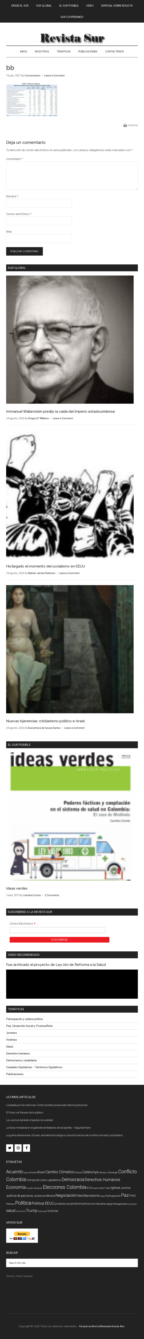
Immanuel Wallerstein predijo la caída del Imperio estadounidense (60, 411)
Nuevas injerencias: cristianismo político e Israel (45, 721)
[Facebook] (26, 1148)
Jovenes (11, 1033)
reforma (78, 1203)
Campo (78, 1172)
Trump (31, 1210)
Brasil (41, 1172)
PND (132, 1195)
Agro (26, 1172)
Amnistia (32, 1172)
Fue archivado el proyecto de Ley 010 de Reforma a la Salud (56, 965)
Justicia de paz (16, 1195)
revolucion (132, 1204)
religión (109, 1204)
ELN (89, 1187)
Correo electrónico (18, 214)
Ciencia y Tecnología (108, 1172)
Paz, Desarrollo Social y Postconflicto (29, 1026)
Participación (113, 1195)
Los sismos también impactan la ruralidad (29, 1120)
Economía (16, 1187)
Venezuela (42, 1211)
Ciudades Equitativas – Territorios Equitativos (34, 1067)
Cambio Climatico (60, 1172)
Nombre (12, 196)
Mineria (50, 1195)
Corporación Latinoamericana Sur (72, 38)
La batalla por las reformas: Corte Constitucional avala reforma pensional (46, 1105)
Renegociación (121, 1204)
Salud (9, 1046)
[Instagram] (18, 1148)
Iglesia (115, 1188)
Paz (125, 1195)
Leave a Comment (54, 75)
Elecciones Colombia (64, 1187)
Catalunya (90, 1172)
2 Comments (52, 895)
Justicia (125, 1187)
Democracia (73, 1179)
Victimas (11, 1039)
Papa (103, 1196)
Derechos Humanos (102, 1179)
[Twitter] (9, 1148)
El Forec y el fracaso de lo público (24, 1112)
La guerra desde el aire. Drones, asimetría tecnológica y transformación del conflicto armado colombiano (64, 1135)
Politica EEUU (43, 1203)
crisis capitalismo (50, 1180)
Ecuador (29, 1188)
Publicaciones (15, 1074)
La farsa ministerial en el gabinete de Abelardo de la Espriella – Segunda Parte (48, 1127)
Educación (38, 1188)
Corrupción (33, 1180)
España (95, 1188)
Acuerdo (14, 1171)
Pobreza (10, 1204)
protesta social (64, 1203)
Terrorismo (20, 1211)
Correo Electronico (22, 924)
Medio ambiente (36, 1195)
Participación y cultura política (24, 1019)
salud (10, 1210)
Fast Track (104, 1188)
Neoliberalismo (88, 1196)
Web (9, 231)
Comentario (14, 159)
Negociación (66, 1195)
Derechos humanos (18, 1053)
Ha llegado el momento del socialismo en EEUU (45, 566)
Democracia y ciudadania (21, 1060)
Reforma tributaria (94, 1203)
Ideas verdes (17, 888)
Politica (23, 1203)
